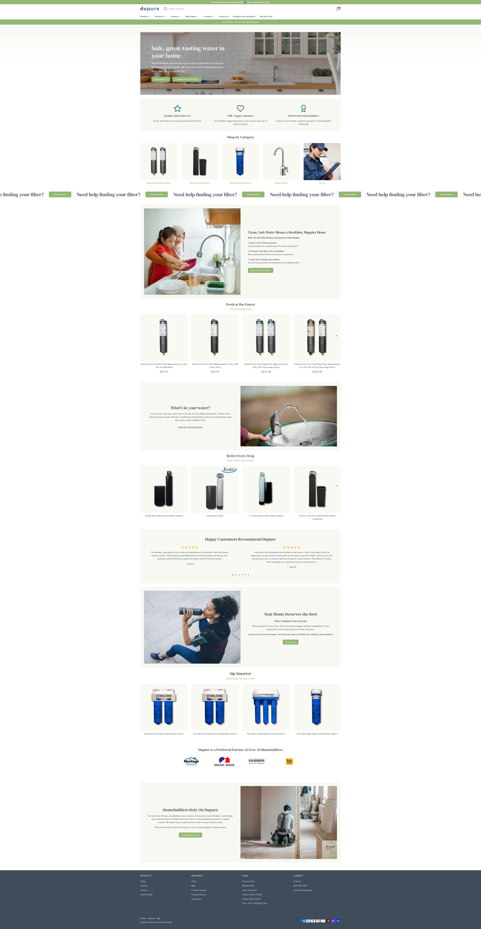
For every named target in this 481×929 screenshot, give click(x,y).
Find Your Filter (266, 16)
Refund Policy (248, 885)
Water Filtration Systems (241, 183)
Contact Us (223, 16)
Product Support (198, 890)
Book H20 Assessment (260, 270)
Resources (159, 16)
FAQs (193, 881)
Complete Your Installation (244, 16)
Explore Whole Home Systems (240, 460)
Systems (144, 885)
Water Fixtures (281, 183)
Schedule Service (198, 894)
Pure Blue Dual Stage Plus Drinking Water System (215, 733)
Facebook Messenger (302, 890)
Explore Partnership (190, 835)
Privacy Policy (248, 881)
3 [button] (239, 574)
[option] (240, 63)
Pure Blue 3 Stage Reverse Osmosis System (266, 733)
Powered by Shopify (165, 922)
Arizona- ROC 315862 (252, 894)
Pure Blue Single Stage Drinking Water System (317, 733)
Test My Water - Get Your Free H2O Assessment (240, 22)
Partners (175, 16)
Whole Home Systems (199, 183)
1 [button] (233, 574)
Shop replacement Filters (241, 308)
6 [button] (248, 574)
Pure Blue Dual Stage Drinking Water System (164, 733)
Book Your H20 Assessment (190, 427)
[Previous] (144, 335)
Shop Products (160, 79)
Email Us (297, 881)
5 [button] (245, 574)
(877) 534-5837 (300, 885)
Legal (158, 918)
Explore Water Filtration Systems (240, 678)
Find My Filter (86, 194)
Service (322, 183)
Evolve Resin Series (215, 515)
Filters (143, 881)
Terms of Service (249, 890)
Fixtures (143, 890)
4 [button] (242, 574)
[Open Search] (165, 8)
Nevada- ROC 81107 (251, 899)
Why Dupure (191, 16)
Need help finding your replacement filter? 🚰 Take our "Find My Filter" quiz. (240, 2)
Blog (193, 885)
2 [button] (236, 574)
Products (144, 16)
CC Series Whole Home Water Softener (266, 515)
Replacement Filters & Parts (159, 183)
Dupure (155, 922)
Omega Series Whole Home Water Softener (164, 515)
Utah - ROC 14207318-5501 (255, 903)
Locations (207, 16)
